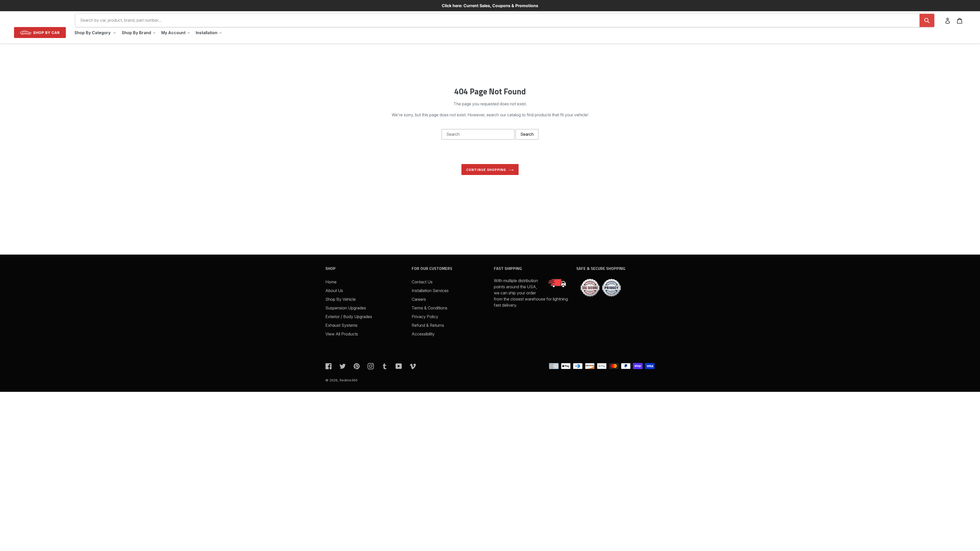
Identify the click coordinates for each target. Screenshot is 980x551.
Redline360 (349, 380)
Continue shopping (486, 169)
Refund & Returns (428, 325)
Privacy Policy (425, 316)
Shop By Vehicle (340, 299)
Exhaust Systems (341, 325)
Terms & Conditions (429, 307)
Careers (419, 299)
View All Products (341, 333)
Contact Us (422, 281)
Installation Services (430, 290)
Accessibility (423, 333)
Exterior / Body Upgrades (348, 316)
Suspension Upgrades (345, 307)
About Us (334, 290)
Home (331, 281)
